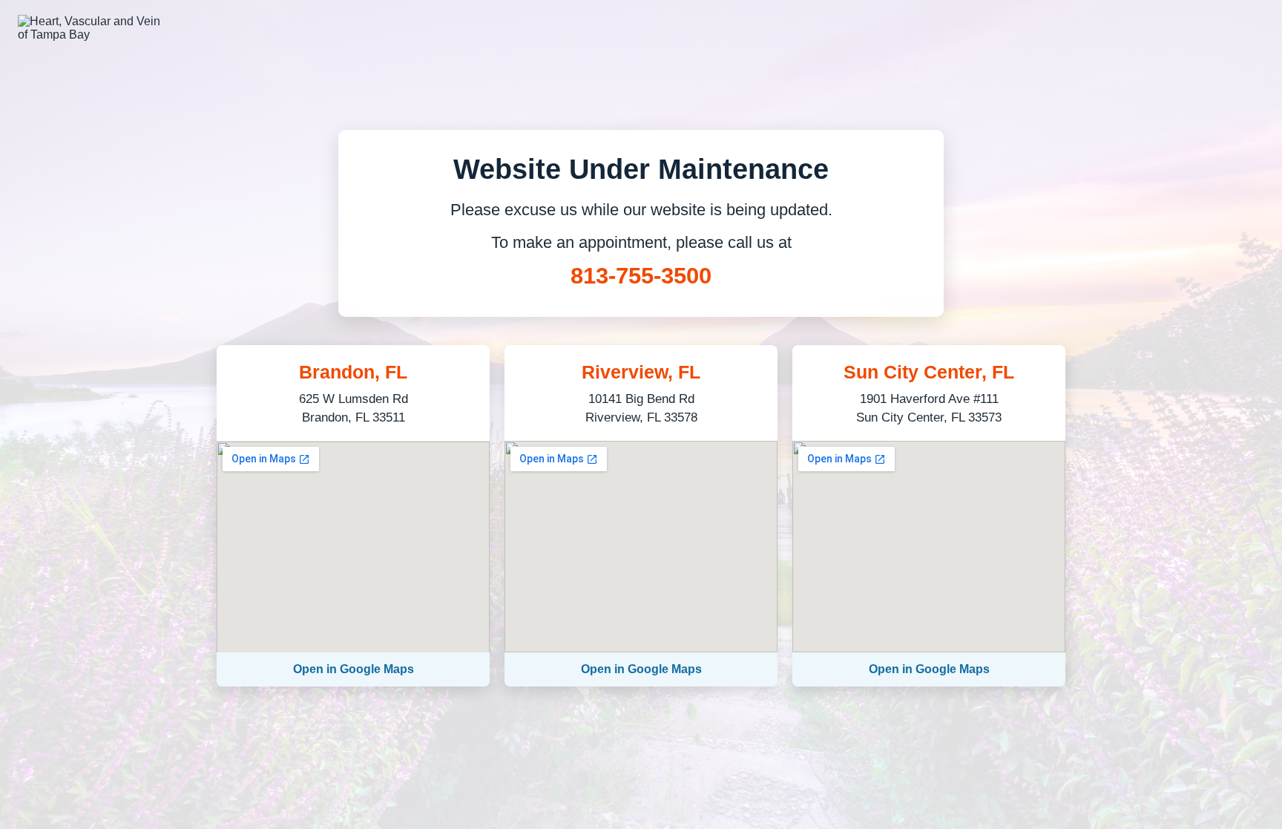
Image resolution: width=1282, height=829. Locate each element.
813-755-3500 (641, 276)
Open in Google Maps (353, 669)
